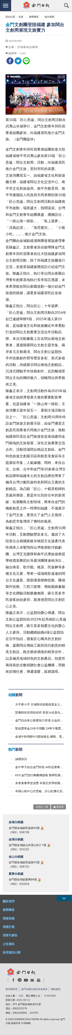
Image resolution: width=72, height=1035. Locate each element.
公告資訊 (9, 944)
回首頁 (60, 807)
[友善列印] (38, 980)
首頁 (20, 17)
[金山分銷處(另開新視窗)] (42, 862)
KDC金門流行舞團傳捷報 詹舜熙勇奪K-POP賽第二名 (40, 775)
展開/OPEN (64, 898)
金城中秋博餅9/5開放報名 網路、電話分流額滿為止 (40, 736)
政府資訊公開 (11, 952)
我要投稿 (9, 918)
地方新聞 (49, 17)
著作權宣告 (12, 989)
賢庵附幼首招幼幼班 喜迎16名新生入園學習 (40, 712)
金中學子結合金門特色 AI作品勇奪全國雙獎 (40, 767)
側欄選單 (5, 5)
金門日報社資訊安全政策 (34, 989)
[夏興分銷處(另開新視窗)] (39, 880)
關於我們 (9, 901)
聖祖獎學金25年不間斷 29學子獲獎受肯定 (40, 728)
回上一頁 (43, 807)
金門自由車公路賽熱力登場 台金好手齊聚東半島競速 (40, 720)
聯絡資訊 (56, 989)
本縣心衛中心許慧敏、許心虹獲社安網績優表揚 (40, 791)
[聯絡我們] (32, 980)
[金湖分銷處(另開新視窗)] (49, 845)
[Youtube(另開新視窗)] (26, 980)
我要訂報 (9, 926)
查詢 (66, 5)
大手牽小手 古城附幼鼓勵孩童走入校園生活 (40, 704)
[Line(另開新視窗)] (19, 980)
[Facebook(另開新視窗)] (13, 980)
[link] (9, 60)
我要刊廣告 (10, 935)
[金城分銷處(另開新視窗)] (42, 828)
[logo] (36, 5)
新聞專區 (34, 17)
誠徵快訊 (21, 759)
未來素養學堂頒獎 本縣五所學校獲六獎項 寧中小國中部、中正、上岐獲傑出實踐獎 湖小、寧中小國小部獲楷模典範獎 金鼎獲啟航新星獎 (40, 783)
